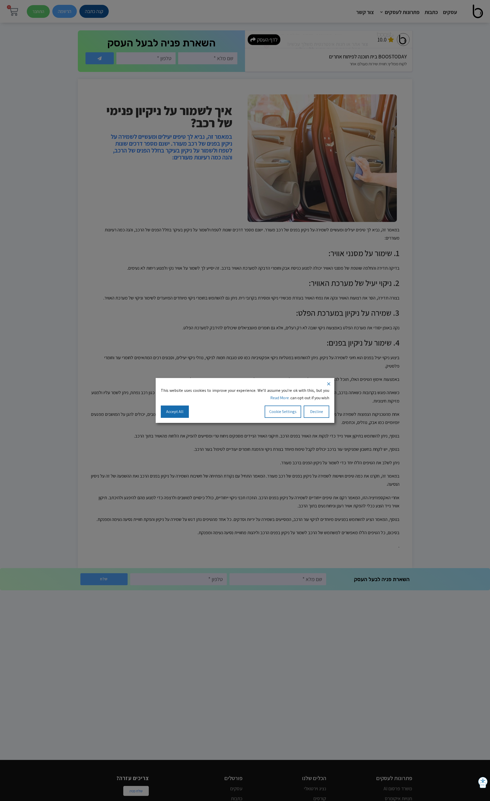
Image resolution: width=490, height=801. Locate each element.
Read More (279, 397)
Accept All (174, 411)
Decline (316, 411)
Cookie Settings (283, 411)
